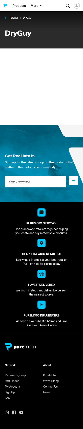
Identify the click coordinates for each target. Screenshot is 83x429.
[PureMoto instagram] (8, 412)
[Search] (67, 5)
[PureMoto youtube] (23, 412)
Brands (14, 17)
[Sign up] (73, 180)
